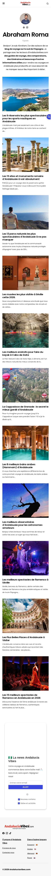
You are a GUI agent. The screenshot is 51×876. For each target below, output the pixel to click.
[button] (3, 3)
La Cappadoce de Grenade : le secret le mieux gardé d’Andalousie (25, 408)
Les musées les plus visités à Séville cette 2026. (22, 296)
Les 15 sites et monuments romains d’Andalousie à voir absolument (22, 177)
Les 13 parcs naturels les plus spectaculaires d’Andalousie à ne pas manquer (24, 236)
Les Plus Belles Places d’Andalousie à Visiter (23, 639)
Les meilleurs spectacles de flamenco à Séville (25, 581)
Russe (31, 858)
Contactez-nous (8, 852)
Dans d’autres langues (37, 840)
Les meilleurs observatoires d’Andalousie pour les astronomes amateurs (22, 525)
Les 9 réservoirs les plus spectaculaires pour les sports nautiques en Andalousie (24, 118)
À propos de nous (9, 848)
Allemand (32, 853)
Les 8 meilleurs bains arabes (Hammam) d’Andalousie (18, 466)
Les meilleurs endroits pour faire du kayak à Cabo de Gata (22, 353)
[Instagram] (7, 833)
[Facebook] (3, 833)
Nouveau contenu (28, 799)
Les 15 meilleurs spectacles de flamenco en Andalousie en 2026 (21, 696)
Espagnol (32, 845)
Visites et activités (27, 803)
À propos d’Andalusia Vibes (11, 841)
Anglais (31, 849)
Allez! (25, 787)
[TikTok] (10, 833)
